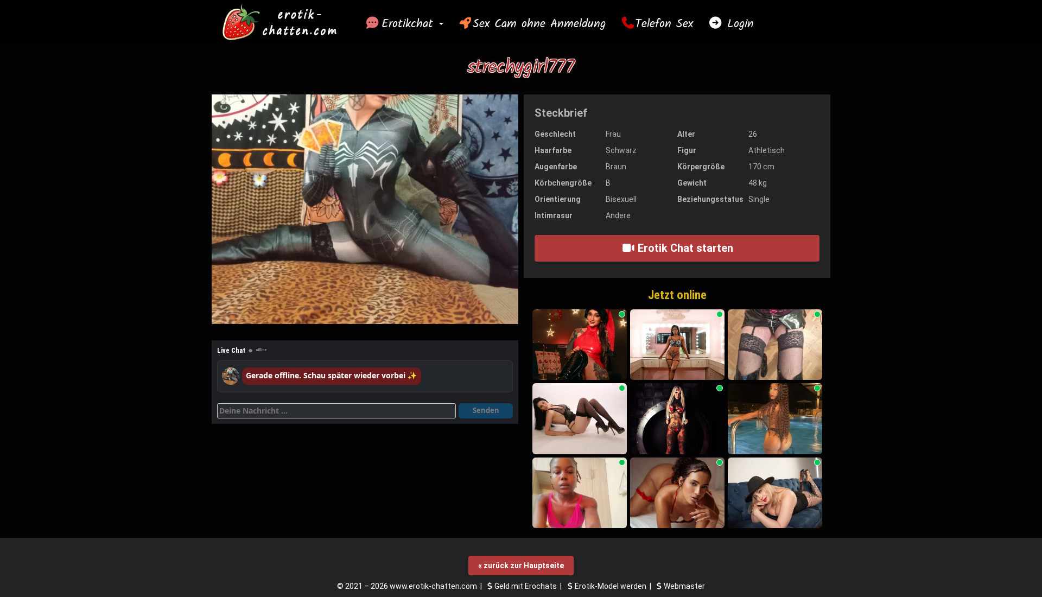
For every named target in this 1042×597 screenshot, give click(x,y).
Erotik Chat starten (684, 248)
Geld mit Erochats (525, 586)
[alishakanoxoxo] (579, 344)
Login (738, 24)
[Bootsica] (775, 344)
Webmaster (684, 586)
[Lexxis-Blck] (677, 418)
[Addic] (775, 493)
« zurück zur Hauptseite (521, 565)
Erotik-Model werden (610, 586)
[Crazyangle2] (579, 493)
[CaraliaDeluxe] (579, 418)
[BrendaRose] (677, 344)
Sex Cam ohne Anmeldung (539, 24)
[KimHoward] (677, 493)
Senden (486, 410)
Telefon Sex (664, 24)
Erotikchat (410, 24)
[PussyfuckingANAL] (775, 418)
